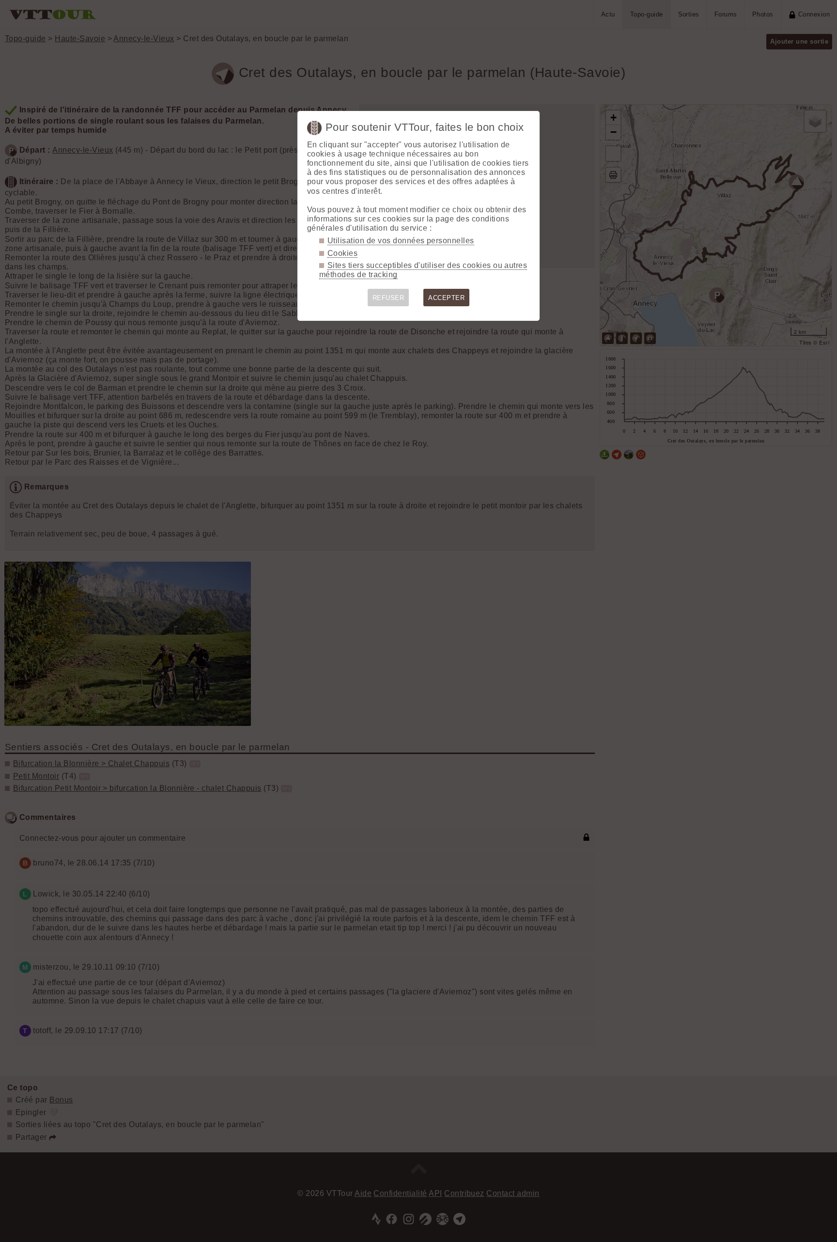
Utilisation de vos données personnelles (400, 240)
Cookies (342, 253)
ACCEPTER (446, 297)
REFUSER (388, 297)
